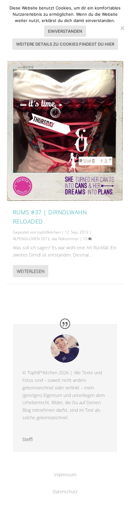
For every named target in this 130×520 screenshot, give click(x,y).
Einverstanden (65, 31)
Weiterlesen (30, 271)
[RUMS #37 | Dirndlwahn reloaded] (65, 130)
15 (85, 238)
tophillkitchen (49, 232)
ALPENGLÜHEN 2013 (31, 238)
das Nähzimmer (65, 238)
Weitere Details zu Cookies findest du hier (65, 44)
